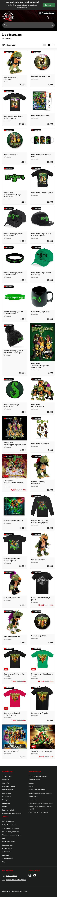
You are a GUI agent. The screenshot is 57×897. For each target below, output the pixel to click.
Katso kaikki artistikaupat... (12, 813)
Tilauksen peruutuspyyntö (11, 835)
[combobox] (28, 25)
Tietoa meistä (7, 859)
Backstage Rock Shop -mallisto (40, 793)
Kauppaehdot (7, 845)
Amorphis (5, 780)
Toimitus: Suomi (48, 13)
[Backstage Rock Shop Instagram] (29, 875)
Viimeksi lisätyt (34, 780)
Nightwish (6, 803)
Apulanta (5, 783)
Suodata (10, 45)
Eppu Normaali (7, 790)
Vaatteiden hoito (8, 842)
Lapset (31, 783)
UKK (3, 838)
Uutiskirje (5, 855)
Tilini (4, 862)
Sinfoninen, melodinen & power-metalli (40, 808)
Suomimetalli (33, 796)
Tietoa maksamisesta (10, 828)
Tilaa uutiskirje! (11, 2)
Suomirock (32, 800)
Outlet (30, 786)
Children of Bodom (9, 786)
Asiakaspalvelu (8, 821)
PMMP (4, 807)
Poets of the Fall (8, 810)
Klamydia (5, 800)
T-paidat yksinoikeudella (37, 776)
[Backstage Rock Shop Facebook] (34, 875)
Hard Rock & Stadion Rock (38, 812)
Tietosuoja (6, 852)
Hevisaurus (6, 793)
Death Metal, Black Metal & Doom (40, 803)
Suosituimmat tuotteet (36, 790)
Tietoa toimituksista (9, 825)
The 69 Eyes (6, 776)
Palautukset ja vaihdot (10, 832)
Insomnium (6, 796)
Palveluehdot (7, 848)
